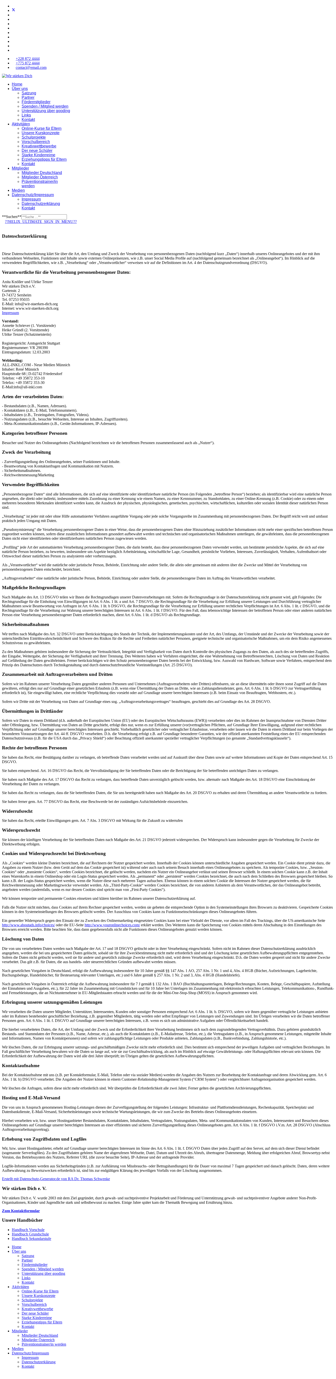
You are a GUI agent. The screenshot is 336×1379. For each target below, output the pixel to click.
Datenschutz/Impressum (33, 195)
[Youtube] (13, 19)
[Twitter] (13, 10)
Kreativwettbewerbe (39, 146)
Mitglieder (20, 168)
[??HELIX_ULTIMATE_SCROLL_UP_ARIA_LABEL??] (3, 1375)
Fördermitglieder (36, 102)
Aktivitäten (21, 124)
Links (26, 115)
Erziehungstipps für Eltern (44, 159)
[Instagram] (13, 32)
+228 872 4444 (28, 59)
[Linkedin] (13, 24)
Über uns (20, 89)
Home (17, 84)
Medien (18, 190)
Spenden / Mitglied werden (45, 106)
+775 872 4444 (28, 63)
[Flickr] (13, 46)
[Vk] (13, 50)
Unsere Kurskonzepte (41, 133)
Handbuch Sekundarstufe (31, 1238)
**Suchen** (11, 217)
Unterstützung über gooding (46, 111)
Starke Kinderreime (38, 155)
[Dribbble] (13, 28)
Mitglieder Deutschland (42, 173)
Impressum (31, 199)
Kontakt (28, 119)
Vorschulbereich (36, 142)
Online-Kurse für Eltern (41, 128)
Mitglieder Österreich (40, 177)
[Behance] (13, 37)
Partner (28, 97)
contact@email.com (31, 67)
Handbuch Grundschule (30, 1234)
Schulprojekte (34, 137)
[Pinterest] (13, 15)
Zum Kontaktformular (21, 1211)
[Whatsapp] (13, 41)
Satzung (29, 93)
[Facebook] (13, 6)
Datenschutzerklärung (41, 204)
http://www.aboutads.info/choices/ (28, 925)
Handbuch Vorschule (28, 1230)
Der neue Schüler (37, 150)
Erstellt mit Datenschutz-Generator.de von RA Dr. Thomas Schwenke (56, 1179)
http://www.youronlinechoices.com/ (112, 925)
